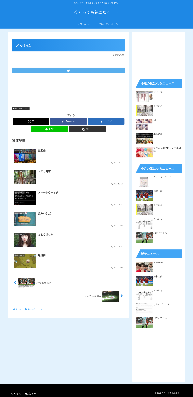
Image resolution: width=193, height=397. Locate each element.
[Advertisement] (158, 54)
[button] (87, 129)
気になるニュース (22, 108)
